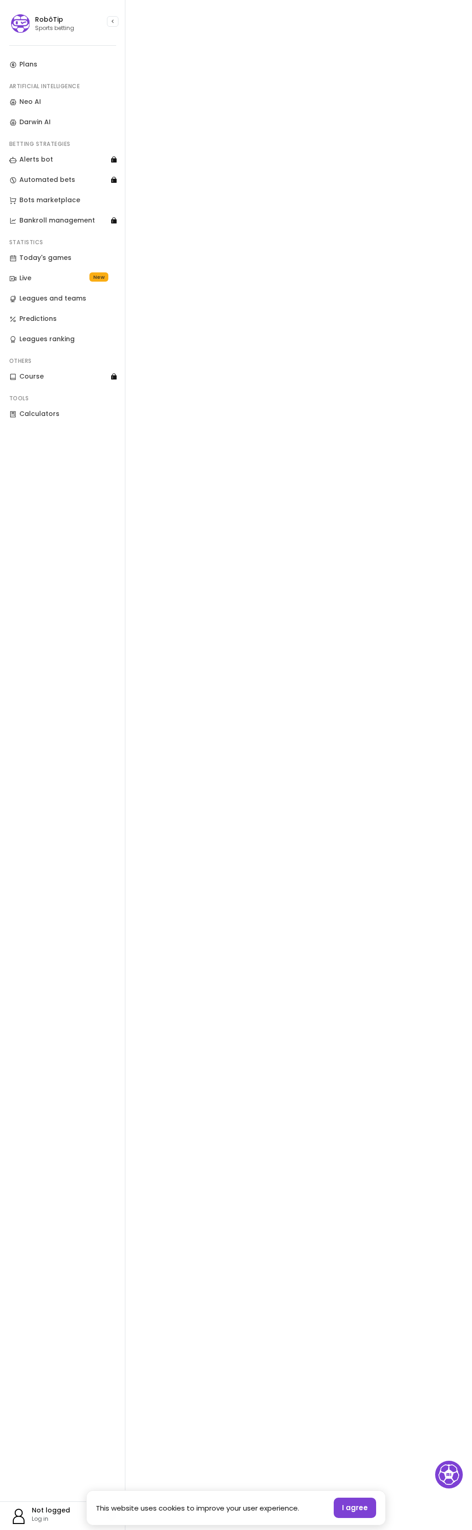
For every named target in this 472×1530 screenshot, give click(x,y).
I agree (355, 1507)
